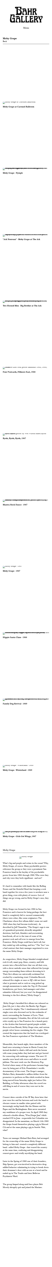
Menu (26, 27)
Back (5, 41)
